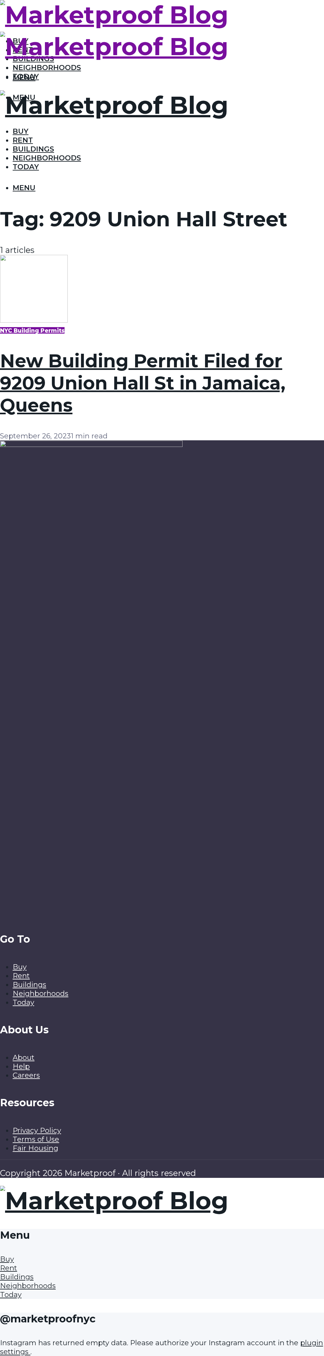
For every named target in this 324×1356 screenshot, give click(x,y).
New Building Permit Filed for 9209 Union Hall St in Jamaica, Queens (142, 383)
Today (26, 166)
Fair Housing (35, 1148)
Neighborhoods (47, 67)
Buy (20, 131)
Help (21, 1066)
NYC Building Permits (32, 330)
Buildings (33, 149)
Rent (23, 140)
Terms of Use (36, 1139)
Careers (26, 1075)
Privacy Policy (37, 1130)
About (23, 1057)
